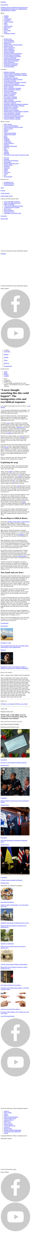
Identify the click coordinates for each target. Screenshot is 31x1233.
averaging (8, 433)
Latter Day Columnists (10, 94)
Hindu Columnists (8, 86)
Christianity (7, 140)
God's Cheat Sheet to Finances (12, 201)
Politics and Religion (9, 50)
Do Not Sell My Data (9, 1125)
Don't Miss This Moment (7, 902)
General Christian (8, 21)
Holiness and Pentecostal (10, 146)
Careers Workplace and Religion (12, 56)
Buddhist (3, 7)
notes (18, 486)
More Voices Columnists (10, 92)
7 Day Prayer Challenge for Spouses (13, 206)
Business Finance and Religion (12, 55)
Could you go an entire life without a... (11, 1009)
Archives (6, 376)
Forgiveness (7, 351)
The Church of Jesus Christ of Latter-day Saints (16, 155)
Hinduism (6, 144)
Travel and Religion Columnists (12, 117)
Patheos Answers (8, 128)
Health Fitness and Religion (11, 60)
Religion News (8, 39)
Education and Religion (10, 58)
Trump (5, 360)
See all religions (8, 176)
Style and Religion (9, 49)
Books (5, 373)
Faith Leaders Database (10, 133)
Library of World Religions (11, 125)
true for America (22, 556)
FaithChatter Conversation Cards (12, 213)
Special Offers (4, 4)
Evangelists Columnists (10, 81)
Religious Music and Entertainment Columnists (16, 111)
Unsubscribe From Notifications (12, 1131)
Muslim (23, 9)
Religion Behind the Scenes (11, 163)
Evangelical (20, 7)
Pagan (5, 32)
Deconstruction (8, 366)
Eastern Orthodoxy (9, 143)
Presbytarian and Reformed (11, 160)
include (10, 471)
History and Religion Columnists (12, 88)
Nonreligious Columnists (10, 98)
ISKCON (6, 147)
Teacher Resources (9, 185)
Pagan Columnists (8, 100)
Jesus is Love (7, 209)
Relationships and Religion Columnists (14, 105)
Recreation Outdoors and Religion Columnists (16, 104)
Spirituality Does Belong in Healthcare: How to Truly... (15, 923)
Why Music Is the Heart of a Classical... (11, 985)
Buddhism (6, 139)
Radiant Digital (8, 1128)
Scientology (7, 166)
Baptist (6, 137)
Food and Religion (9, 40)
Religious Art (7, 43)
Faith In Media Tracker (7, 196)
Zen (5, 175)
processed (6, 447)
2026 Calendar (8, 124)
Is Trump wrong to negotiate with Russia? (11, 880)
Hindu (7, 9)
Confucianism (7, 141)
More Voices (7, 27)
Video (2, 187)
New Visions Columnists (10, 97)
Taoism (6, 173)
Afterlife (6, 357)
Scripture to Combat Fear (7, 943)
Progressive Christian (10, 10)
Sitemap (6, 1133)
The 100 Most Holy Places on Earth (13, 127)
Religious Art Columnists (10, 108)
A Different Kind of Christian (11, 207)
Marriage (6, 354)
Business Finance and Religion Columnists (15, 73)
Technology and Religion (10, 65)
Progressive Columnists (10, 102)
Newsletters (4, 216)
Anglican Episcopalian (10, 134)
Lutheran (6, 152)
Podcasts (6, 130)
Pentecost (6, 363)
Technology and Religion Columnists (13, 116)
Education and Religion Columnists (13, 79)
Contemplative (13, 7)
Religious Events (8, 46)
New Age (6, 157)
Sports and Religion (9, 42)
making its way (21, 427)
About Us (6, 1111)
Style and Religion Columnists (12, 114)
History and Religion (9, 47)
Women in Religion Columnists (12, 118)
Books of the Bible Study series (12, 203)
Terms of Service (8, 1124)
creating (22, 437)
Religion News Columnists (11, 107)
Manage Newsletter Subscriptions (12, 1130)
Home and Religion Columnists (12, 89)
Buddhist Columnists (9, 72)
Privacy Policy (8, 1122)
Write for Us (7, 1121)
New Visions (7, 30)
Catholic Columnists (9, 76)
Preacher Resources (9, 183)
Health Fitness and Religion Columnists (14, 85)
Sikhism (6, 169)
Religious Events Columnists (11, 110)
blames (24, 501)
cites (13, 481)
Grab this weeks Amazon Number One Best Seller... (14, 964)
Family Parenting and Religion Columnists (15, 82)
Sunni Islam (7, 172)
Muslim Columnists (9, 95)
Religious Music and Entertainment (13, 44)
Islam (5, 149)
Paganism (6, 159)
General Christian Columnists (11, 83)
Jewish (10, 9)
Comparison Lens (8, 182)
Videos (6, 131)
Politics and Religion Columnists (12, 101)
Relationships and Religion (11, 63)
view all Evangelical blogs (7, 1016)
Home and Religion (9, 62)
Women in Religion (9, 52)
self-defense (21, 534)
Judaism (6, 150)
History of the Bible (9, 204)
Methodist (6, 153)
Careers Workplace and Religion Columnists (15, 75)
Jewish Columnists (9, 91)
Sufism (6, 170)
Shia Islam (6, 168)
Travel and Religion (9, 66)
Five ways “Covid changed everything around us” (14, 762)
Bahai (5, 136)
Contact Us (7, 1127)
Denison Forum (5, 765)
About (5, 371)
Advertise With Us (9, 1120)
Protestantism (7, 162)
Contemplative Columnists (11, 78)
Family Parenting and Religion (12, 59)
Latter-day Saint (16, 9)
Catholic (7, 7)
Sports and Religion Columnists (12, 113)
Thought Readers (5, 193)
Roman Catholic (8, 165)
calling (20, 476)
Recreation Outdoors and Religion (13, 53)
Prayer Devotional (8, 210)
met (8, 423)
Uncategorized (4, 623)
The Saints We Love (9, 211)
